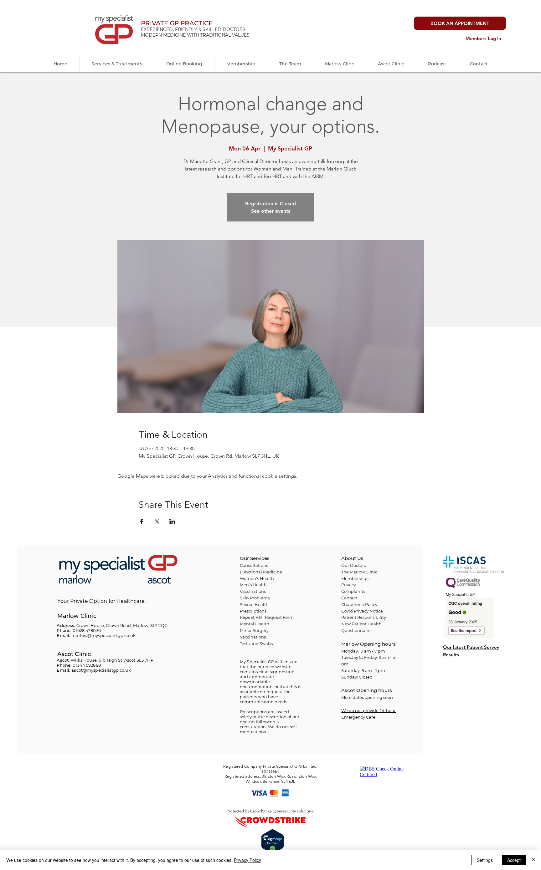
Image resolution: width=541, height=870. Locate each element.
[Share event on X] (157, 521)
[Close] (533, 860)
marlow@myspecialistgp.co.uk (103, 635)
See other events (270, 211)
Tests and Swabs (256, 643)
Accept (514, 860)
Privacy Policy (247, 860)
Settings (485, 860)
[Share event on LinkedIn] (172, 521)
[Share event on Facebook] (142, 521)
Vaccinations (253, 636)
